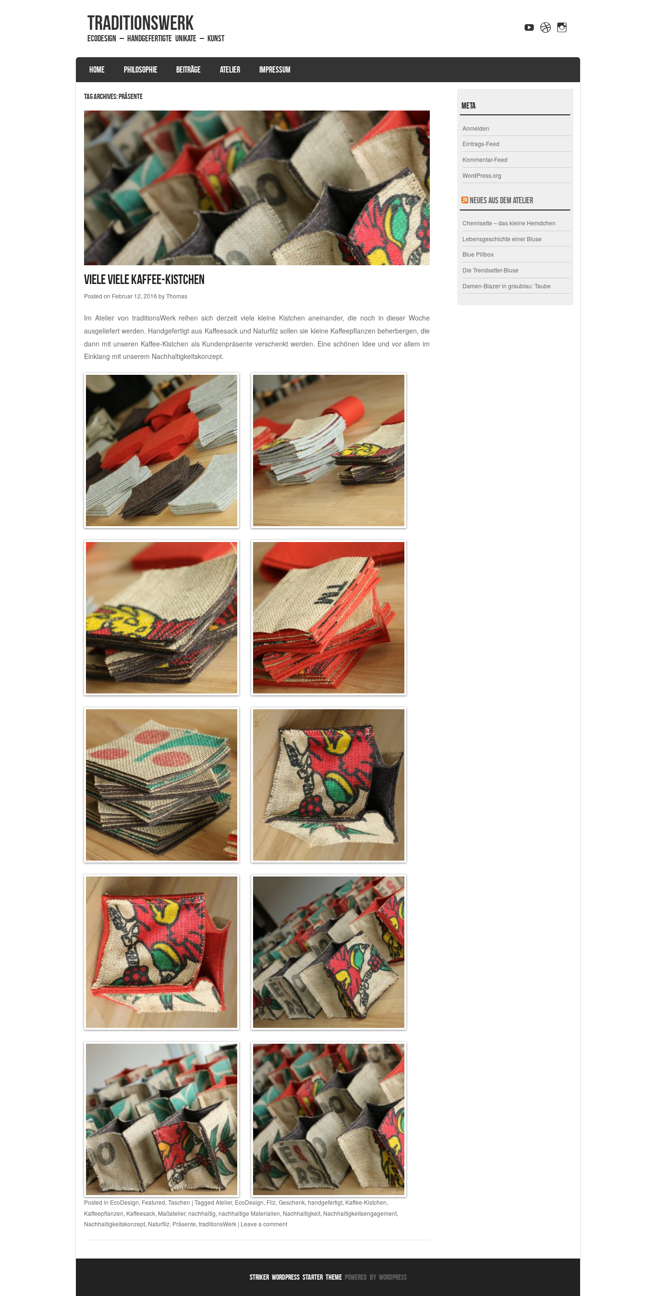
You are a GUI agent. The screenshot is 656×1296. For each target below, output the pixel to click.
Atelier (230, 69)
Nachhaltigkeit (301, 1213)
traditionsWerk (140, 23)
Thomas (176, 296)
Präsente (184, 1224)
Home (97, 69)
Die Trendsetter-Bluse (490, 270)
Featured (153, 1202)
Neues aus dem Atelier (501, 200)
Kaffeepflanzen (103, 1213)
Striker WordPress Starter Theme (296, 1277)
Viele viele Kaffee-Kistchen (144, 279)
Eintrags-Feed (480, 143)
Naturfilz (159, 1224)
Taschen (179, 1202)
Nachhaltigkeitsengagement (360, 1213)
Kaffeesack (140, 1213)
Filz (271, 1202)
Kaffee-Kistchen (366, 1202)
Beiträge (188, 69)
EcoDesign (124, 1202)
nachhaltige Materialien (249, 1213)
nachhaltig (202, 1213)
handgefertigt (325, 1202)
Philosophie (141, 69)
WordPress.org (481, 175)
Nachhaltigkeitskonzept (187, 356)
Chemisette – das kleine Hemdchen (509, 223)
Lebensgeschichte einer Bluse (502, 239)
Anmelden (475, 128)
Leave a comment (264, 1224)
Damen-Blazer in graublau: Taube (506, 286)
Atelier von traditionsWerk (135, 317)
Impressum (275, 69)
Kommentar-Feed (485, 159)
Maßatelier (171, 1213)
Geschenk (292, 1202)
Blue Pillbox (478, 254)
